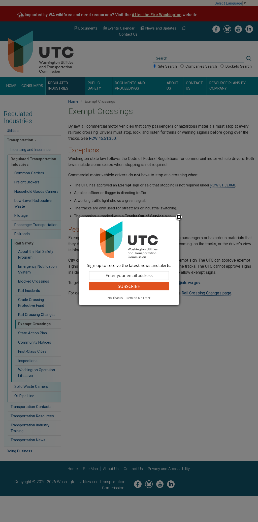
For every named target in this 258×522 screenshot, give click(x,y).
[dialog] (129, 261)
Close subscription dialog (179, 217)
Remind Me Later (138, 298)
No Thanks (115, 298)
